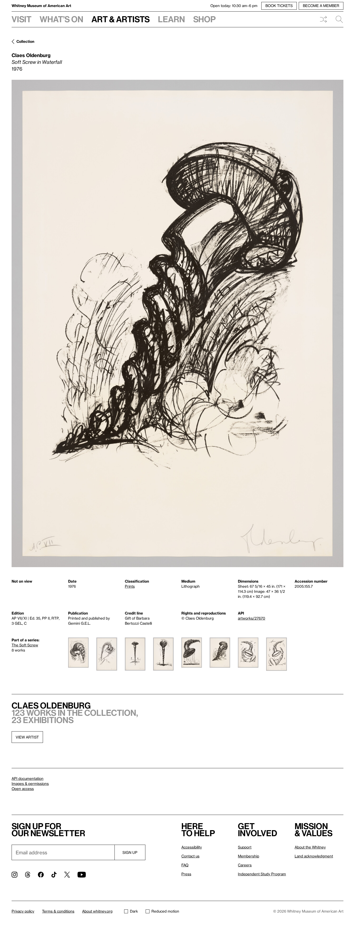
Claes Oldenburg (31, 55)
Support (244, 847)
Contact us (190, 856)
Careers (245, 865)
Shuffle (323, 19)
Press (186, 874)
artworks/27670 (251, 618)
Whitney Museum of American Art (41, 5)
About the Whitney (310, 847)
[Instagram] (14, 874)
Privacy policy (23, 911)
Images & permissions (30, 783)
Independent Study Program (262, 874)
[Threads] (27, 874)
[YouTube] (82, 874)
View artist (27, 737)
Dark (134, 911)
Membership (248, 856)
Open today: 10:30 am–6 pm (233, 5)
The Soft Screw (25, 645)
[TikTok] (54, 874)
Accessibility (191, 847)
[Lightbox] (177, 323)
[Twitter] (67, 874)
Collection (25, 41)
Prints (130, 586)
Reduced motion (165, 911)
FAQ (184, 865)
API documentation (27, 778)
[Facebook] (41, 874)
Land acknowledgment (314, 856)
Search (337, 19)
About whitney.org (97, 911)
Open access (23, 788)
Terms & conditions (58, 911)
